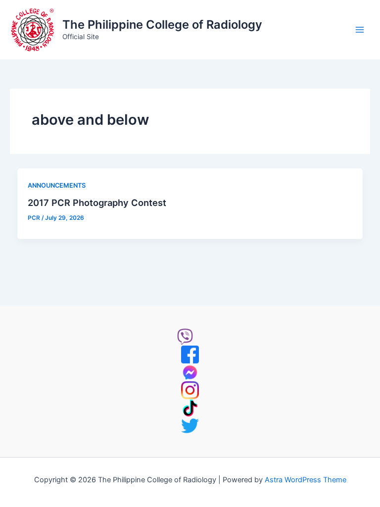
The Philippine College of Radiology (162, 24)
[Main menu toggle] (359, 29)
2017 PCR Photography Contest (97, 202)
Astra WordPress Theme (305, 479)
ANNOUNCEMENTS (57, 185)
